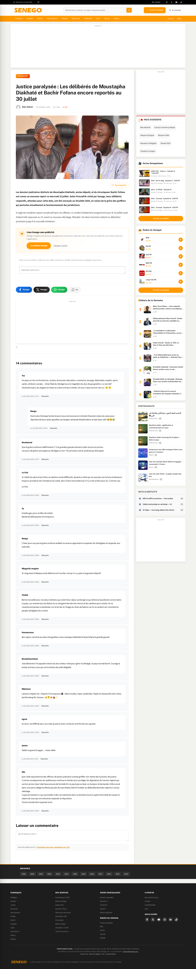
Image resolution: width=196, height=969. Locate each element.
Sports (107, 18)
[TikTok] (181, 2)
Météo (179, 19)
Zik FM (102, 930)
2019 (83, 874)
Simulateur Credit (61, 928)
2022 (58, 874)
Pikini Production (106, 912)
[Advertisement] (98, 47)
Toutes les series (161, 218)
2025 (32, 874)
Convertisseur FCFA (62, 897)
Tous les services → (62, 931)
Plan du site (84, 954)
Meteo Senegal (60, 901)
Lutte (12, 928)
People (13, 916)
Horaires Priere (61, 909)
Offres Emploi (60, 924)
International (52, 18)
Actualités (23, 76)
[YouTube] (176, 2)
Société (30, 18)
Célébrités (88, 18)
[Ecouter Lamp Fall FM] (181, 281)
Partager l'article (60, 246)
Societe (13, 901)
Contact (147, 901)
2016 (109, 874)
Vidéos (116, 18)
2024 (41, 874)
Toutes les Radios (106, 923)
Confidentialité (110, 954)
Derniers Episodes (106, 897)
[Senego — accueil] (28, 10)
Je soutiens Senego (38, 245)
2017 (100, 874)
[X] (153, 919)
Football (13, 924)
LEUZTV (103, 909)
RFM (101, 926)
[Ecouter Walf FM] (181, 265)
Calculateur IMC (61, 916)
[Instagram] (164, 919)
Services (170, 19)
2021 (66, 874)
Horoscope (59, 920)
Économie (76, 18)
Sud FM (102, 934)
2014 (126, 874)
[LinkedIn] (170, 919)
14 (66, 107)
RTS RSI (102, 938)
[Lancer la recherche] (129, 10)
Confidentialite (150, 905)
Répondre (45, 396)
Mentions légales (95, 954)
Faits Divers (15, 931)
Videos (13, 935)
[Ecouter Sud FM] (181, 256)
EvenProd (103, 905)
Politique (19, 18)
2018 (92, 874)
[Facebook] (166, 2)
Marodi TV (103, 901)
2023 (49, 874)
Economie (14, 909)
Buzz (98, 18)
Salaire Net (59, 905)
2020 (75, 874)
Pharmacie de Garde (63, 912)
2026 (24, 874)
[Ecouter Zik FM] (181, 248)
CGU (146, 909)
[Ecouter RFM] (181, 240)
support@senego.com (130, 951)
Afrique (65, 18)
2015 (117, 874)
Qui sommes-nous (151, 897)
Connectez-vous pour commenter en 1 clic (53, 847)
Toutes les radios (161, 290)
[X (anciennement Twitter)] (171, 2)
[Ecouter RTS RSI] (181, 273)
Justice (40, 18)
